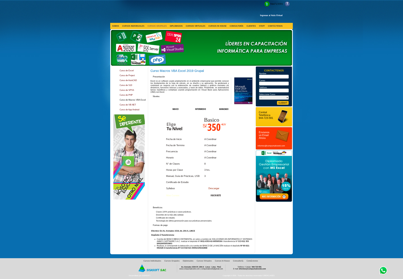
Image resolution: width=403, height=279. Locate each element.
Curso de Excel (127, 70)
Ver (197, 230)
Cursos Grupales (172, 261)
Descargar (213, 188)
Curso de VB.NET (128, 105)
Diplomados (188, 261)
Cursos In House (222, 261)
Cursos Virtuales (204, 261)
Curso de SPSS (127, 90)
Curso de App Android (129, 109)
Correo (262, 80)
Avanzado (223, 109)
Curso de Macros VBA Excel (133, 100)
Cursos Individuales (152, 261)
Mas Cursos (172, 195)
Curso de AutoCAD (128, 80)
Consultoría (238, 261)
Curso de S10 (126, 85)
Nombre (262, 73)
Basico (176, 109)
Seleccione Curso (267, 94)
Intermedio (200, 109)
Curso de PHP (126, 95)
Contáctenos (252, 261)
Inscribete (215, 195)
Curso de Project (127, 75)
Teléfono (263, 87)
